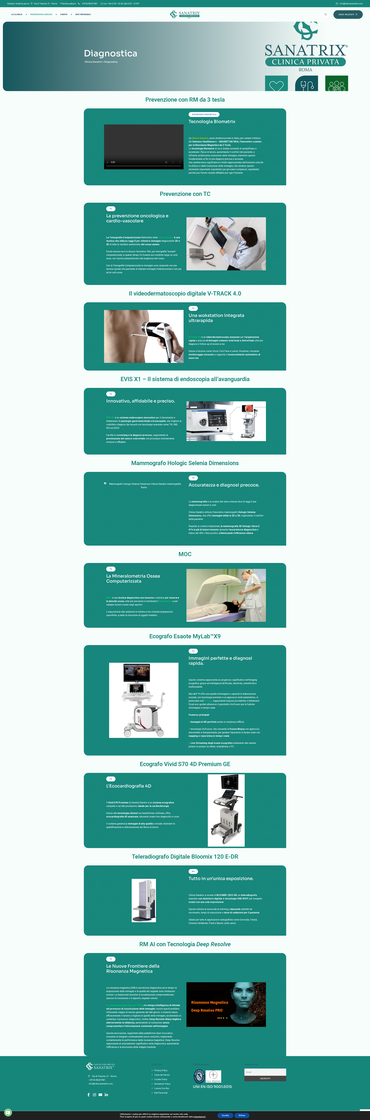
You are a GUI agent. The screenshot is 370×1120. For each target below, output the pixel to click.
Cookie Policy (160, 1079)
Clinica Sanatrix (165, 237)
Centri (63, 14)
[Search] (325, 14)
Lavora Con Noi (161, 1088)
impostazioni (200, 1117)
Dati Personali (83, 14)
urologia (208, 700)
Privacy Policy (160, 1070)
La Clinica (16, 14)
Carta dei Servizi (162, 1075)
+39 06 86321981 (89, 3)
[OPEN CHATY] (8, 1112)
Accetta (225, 1115)
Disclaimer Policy (162, 1084)
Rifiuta (242, 1115)
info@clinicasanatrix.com (351, 3)
